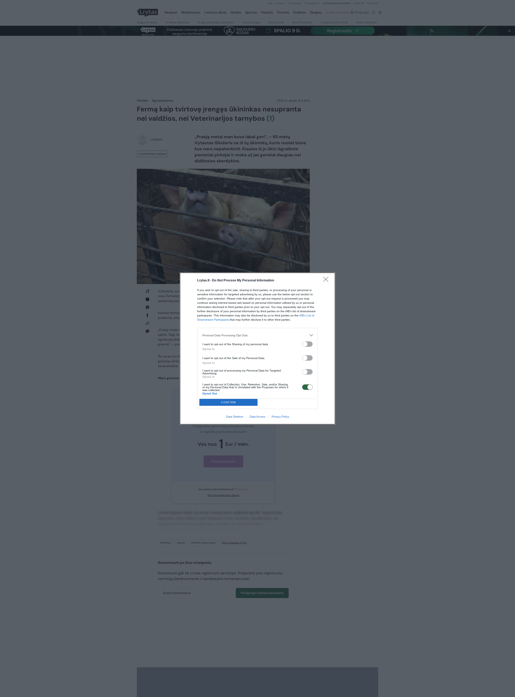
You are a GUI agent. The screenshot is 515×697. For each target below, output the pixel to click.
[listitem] (257, 335)
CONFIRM (228, 402)
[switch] (307, 344)
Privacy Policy (280, 416)
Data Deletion (234, 416)
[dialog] (257, 348)
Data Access (257, 416)
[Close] (327, 280)
